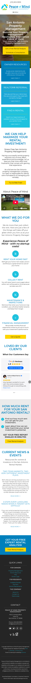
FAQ (15, 574)
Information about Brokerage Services (18, 678)
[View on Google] (4, 376)
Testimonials (15, 596)
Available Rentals (15, 582)
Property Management (15, 571)
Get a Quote (15, 337)
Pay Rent (15, 584)
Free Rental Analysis (15, 441)
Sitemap (12, 650)
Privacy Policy (19, 650)
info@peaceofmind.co (15, 624)
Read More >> (16, 496)
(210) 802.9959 (15, 2)
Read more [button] (6, 388)
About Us (15, 592)
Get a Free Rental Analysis (15, 49)
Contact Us (15, 594)
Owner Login (15, 576)
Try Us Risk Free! (15, 183)
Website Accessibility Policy (22, 671)
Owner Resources (15, 572)
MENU (16, 12)
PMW (26, 648)
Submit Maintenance (15, 586)
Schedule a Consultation (15, 53)
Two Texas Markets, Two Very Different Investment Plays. (15, 473)
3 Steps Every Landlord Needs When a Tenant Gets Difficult (15, 504)
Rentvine (23, 652)
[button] (1, 382)
